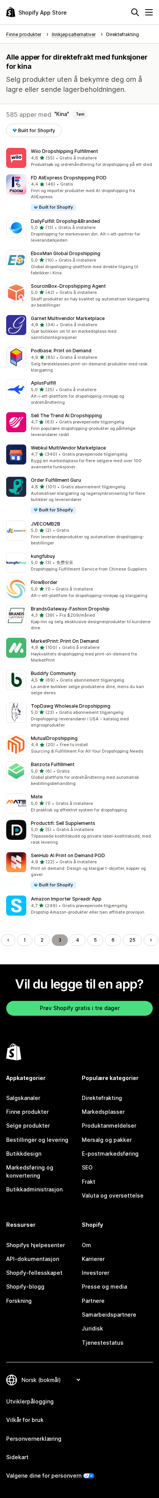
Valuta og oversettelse (113, 1195)
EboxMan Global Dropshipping (65, 253)
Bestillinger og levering (37, 1139)
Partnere (93, 1300)
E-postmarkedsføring (110, 1153)
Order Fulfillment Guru (56, 480)
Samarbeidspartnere (109, 1314)
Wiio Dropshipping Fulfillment (64, 151)
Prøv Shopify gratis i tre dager (80, 1008)
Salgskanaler (23, 1098)
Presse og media (104, 1286)
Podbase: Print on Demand (61, 350)
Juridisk (92, 1328)
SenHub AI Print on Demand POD (68, 855)
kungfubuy (43, 556)
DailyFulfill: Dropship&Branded (65, 221)
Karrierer (93, 1259)
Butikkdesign (23, 1153)
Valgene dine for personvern (43, 1475)
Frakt (88, 1181)
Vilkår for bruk (25, 1420)
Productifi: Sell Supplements (63, 823)
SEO (87, 1167)
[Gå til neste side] (151, 940)
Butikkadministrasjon (34, 1189)
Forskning (19, 1300)
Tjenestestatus (102, 1342)
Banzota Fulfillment (52, 764)
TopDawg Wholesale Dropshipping (70, 706)
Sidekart (17, 1457)
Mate (36, 797)
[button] (79, 158)
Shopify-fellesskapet (34, 1272)
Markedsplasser (103, 1111)
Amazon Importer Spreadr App (66, 899)
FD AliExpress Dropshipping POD (69, 178)
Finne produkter (27, 1111)
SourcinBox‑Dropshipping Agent (68, 286)
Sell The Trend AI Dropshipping (66, 415)
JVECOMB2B (45, 524)
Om (86, 1245)
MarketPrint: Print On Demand (65, 641)
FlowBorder (44, 582)
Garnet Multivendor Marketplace (68, 318)
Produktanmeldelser (109, 1125)
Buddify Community (53, 673)
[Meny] (149, 12)
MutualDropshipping (54, 738)
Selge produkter (28, 1125)
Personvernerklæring (33, 1438)
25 (132, 940)
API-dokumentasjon (32, 1259)
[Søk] (135, 12)
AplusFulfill (43, 383)
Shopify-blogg (25, 1286)
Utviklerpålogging (30, 1401)
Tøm (80, 114)
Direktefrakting (102, 1098)
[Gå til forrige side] (8, 940)
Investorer (95, 1272)
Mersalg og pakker (107, 1139)
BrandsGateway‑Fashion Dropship (70, 609)
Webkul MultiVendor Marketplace (68, 448)
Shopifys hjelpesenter (35, 1245)
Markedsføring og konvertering (29, 1171)
